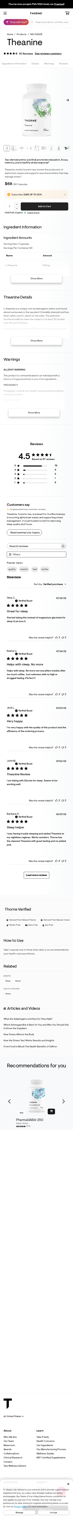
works (45, 569)
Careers (8, 1461)
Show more (14, 577)
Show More (37, 278)
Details (35, 64)
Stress (18, 981)
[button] (33, 54)
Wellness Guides (45, 1453)
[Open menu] (5, 13)
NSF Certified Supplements (51, 1457)
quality (12, 569)
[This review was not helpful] (62, 637)
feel (35, 569)
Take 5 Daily (42, 1437)
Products (21, 34)
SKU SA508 (36, 34)
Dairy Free (33, 925)
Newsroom (9, 1445)
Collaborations (11, 1453)
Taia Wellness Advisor (15, 1465)
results (24, 569)
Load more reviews (36, 875)
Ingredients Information (14, 64)
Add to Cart (44, 206)
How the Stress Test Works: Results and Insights (29, 1040)
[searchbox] (33, 546)
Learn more (33, 212)
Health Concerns (45, 1441)
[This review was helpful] (56, 637)
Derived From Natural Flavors (22, 920)
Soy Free (49, 925)
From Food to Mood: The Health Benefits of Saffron (30, 1046)
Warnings (49, 64)
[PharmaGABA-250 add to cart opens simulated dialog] (51, 1111)
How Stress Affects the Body (19, 1034)
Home (10, 34)
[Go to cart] (67, 13)
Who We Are (10, 1437)
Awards (8, 1449)
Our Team (9, 1441)
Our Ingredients (44, 1445)
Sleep (8, 981)
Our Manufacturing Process (51, 1449)
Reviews (63, 64)
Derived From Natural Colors (57, 920)
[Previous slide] (9, 1101)
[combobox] (50, 584)
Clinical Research (13, 1457)
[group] (36, 1096)
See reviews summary (48, 53)
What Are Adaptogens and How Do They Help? (28, 1018)
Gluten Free (14, 925)
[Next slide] (63, 1101)
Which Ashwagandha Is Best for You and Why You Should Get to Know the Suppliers (36, 1026)
